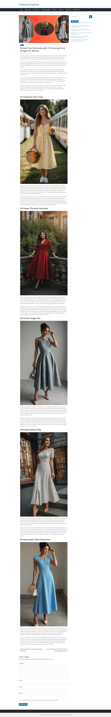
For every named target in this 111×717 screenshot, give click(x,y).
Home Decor (28, 9)
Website (21, 693)
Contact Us (68, 9)
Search (90, 16)
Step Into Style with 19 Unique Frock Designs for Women (31, 650)
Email (20, 687)
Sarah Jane (31, 53)
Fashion (22, 45)
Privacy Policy (76, 9)
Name (21, 680)
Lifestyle (55, 9)
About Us (61, 9)
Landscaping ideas (45, 9)
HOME (21, 9)
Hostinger (70, 714)
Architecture (36, 9)
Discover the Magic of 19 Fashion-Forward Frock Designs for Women (57, 650)
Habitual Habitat (29, 4)
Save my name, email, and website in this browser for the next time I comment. (40, 700)
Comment (22, 663)
